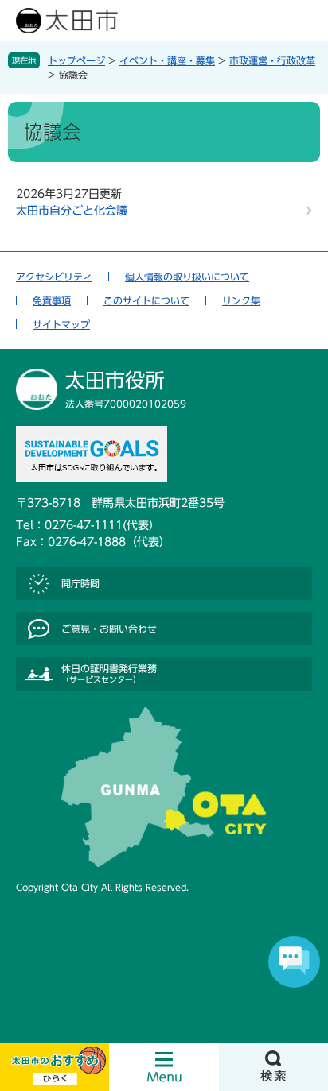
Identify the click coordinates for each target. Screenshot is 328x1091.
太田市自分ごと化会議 (71, 210)
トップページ (76, 60)
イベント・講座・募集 (167, 60)
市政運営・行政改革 (272, 60)
